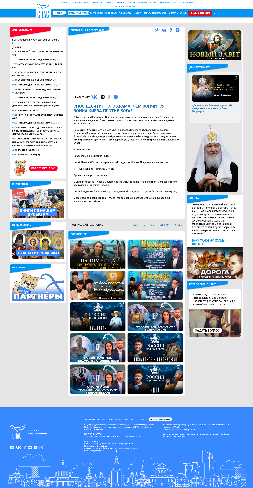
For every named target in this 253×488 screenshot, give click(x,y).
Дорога (147, 13)
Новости (137, 13)
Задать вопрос (207, 330)
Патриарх (97, 3)
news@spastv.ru (125, 443)
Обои (110, 419)
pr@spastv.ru (101, 446)
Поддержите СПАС (200, 13)
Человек (120, 3)
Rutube (178, 225)
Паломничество (167, 3)
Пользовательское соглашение (178, 434)
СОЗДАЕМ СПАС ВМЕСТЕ (126, 6)
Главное (109, 3)
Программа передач (78, 13)
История (142, 3)
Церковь (131, 3)
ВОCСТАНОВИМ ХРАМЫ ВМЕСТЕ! (208, 242)
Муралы (183, 13)
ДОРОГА (194, 198)
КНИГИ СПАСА (110, 13)
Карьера (129, 419)
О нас (119, 419)
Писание (64, 3)
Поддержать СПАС (43, 168)
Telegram (164, 225)
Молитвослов (159, 13)
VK (145, 225)
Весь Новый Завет (80, 3)
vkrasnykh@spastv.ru (94, 451)
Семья (153, 3)
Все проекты (96, 13)
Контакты (173, 13)
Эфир (59, 13)
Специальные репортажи (87, 30)
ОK (152, 225)
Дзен (136, 225)
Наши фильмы (186, 3)
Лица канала (125, 13)
